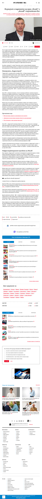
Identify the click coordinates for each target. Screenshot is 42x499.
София (21, 295)
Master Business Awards (7, 467)
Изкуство (30, 452)
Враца (35, 289)
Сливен (11, 295)
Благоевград (6, 289)
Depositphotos (23, 498)
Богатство (31, 449)
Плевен (17, 293)
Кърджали (16, 291)
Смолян (17, 295)
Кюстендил (23, 291)
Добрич (10, 291)
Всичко (23, 459)
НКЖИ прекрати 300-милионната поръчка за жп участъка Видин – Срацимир (22, 267)
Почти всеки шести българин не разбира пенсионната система (22, 271)
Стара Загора (27, 295)
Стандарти (31, 433)
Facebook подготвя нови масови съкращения (21, 377)
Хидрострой (15, 219)
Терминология (25, 461)
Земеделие (5, 438)
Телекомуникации (19, 448)
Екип (25, 480)
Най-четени (20, 312)
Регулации (18, 440)
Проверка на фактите (11, 480)
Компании (19, 375)
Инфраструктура (6, 434)
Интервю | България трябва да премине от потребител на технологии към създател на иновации (23, 338)
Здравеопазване (6, 452)
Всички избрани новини (34, 281)
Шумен (17, 297)
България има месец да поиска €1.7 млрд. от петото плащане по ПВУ (22, 255)
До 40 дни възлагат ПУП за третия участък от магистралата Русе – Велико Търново (23, 251)
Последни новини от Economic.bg (33, 341)
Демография (5, 449)
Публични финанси (6, 431)
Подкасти (4, 463)
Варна (17, 289)
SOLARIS (4, 471)
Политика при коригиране (29, 483)
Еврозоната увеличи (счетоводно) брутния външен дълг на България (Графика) (23, 246)
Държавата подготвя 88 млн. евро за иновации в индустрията (20, 321)
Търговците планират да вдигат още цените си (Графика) (21, 277)
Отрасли (17, 433)
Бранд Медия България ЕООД (29, 484)
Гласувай (6, 361)
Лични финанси (5, 448)
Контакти (9, 483)
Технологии (18, 444)
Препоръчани (33, 312)
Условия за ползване (28, 486)
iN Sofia (4, 468)
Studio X (24, 497)
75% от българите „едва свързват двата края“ (13, 120)
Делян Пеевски (14, 217)
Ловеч (28, 291)
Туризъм (4, 440)
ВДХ (4, 217)
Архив (11, 361)
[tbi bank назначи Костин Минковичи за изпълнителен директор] (31, 392)
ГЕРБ (8, 217)
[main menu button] (39, 2)
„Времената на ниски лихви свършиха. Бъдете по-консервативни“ (17, 118)
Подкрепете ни (27, 487)
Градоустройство (6, 453)
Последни (8, 312)
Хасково (12, 297)
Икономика (4, 429)
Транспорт (5, 437)
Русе (32, 293)
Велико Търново (24, 289)
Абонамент (9, 481)
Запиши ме (31, 424)
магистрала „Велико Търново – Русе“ (30, 189)
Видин (31, 289)
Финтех (17, 453)
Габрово (5, 291)
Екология (4, 455)
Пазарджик (6, 293)
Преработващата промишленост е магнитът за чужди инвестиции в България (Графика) (23, 262)
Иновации (18, 434)
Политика (4, 446)
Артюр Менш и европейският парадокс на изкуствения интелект (21, 316)
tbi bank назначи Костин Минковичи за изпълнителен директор (30, 399)
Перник (12, 293)
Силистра (5, 295)
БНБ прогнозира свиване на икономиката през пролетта (15, 115)
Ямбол (22, 297)
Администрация (5, 456)
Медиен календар (10, 490)
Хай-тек (17, 452)
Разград (28, 293)
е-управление (18, 449)
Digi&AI (17, 446)
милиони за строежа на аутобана (31, 171)
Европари (4, 433)
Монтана (33, 291)
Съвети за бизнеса (32, 431)
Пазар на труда (5, 441)
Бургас (12, 289)
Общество (4, 444)
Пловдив (22, 293)
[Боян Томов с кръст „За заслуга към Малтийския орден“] (11, 406)
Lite (29, 444)
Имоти (17, 438)
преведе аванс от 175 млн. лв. (33, 191)
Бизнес (17, 429)
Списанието (25, 464)
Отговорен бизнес (32, 434)
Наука (30, 446)
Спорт (30, 453)
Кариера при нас (10, 486)
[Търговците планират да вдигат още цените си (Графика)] (5, 278)
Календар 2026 (5, 461)
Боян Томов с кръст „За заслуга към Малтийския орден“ (10, 413)
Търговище (6, 297)
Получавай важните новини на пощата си (20, 423)
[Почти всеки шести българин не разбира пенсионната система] (5, 272)
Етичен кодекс (10, 484)
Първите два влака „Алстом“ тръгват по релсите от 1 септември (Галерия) (23, 332)
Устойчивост (31, 429)
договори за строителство (24, 217)
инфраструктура (6, 219)
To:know (24, 463)
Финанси (17, 437)
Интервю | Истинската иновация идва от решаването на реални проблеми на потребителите (30, 413)
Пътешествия (31, 448)
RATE (4, 464)
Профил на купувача (11, 487)
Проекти (4, 459)
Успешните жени (6, 470)
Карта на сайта (27, 481)
